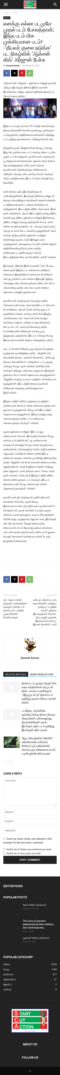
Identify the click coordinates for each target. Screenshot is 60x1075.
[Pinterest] (22, 73)
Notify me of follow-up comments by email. (29, 849)
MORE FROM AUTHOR (41, 674)
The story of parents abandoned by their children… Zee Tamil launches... (39, 924)
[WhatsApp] (29, 73)
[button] (5, 4)
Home (6, 12)
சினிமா (15, 12)
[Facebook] (6, 73)
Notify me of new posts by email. (24, 853)
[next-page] (11, 762)
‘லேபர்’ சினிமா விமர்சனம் (34, 905)
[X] (14, 73)
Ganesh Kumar (13, 65)
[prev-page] (5, 762)
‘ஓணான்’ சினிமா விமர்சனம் (36, 938)
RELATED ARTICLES (15, 674)
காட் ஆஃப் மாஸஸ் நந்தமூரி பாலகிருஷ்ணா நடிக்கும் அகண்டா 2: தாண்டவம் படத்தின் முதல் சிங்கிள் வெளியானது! (15, 608)
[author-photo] (30, 653)
